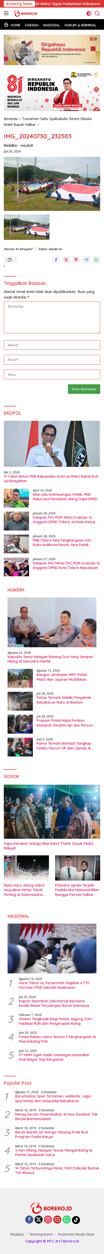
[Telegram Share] (86, 259)
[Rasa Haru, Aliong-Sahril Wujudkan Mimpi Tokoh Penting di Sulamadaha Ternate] (26, 868)
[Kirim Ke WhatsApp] (96, 259)
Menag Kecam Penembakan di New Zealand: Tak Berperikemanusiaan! (56, 1116)
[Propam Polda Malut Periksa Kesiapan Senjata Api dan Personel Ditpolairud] (20, 724)
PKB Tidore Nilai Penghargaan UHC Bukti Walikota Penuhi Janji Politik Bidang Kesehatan (62, 542)
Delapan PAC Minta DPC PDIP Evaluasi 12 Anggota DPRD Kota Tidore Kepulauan (66, 565)
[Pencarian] (97, 13)
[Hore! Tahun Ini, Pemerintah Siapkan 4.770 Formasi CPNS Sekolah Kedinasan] (52, 948)
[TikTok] (76, 1220)
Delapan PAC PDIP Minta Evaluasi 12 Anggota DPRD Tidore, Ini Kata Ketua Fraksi (64, 519)
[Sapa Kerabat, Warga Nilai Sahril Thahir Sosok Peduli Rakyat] (52, 812)
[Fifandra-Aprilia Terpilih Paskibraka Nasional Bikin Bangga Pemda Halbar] (77, 868)
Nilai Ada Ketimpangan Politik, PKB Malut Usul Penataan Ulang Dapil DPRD (65, 496)
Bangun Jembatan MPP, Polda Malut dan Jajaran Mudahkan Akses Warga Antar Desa (62, 676)
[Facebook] (29, 1219)
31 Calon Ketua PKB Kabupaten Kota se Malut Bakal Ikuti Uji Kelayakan (51, 478)
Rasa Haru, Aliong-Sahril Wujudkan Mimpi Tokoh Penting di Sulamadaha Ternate (24, 890)
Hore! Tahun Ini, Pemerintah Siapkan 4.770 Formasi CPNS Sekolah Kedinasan (54, 985)
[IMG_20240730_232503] (26, 227)
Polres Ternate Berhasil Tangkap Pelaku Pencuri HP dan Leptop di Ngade (64, 745)
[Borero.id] (25, 13)
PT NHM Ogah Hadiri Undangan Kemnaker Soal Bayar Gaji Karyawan (54, 1057)
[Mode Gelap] (89, 13)
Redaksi (10, 145)
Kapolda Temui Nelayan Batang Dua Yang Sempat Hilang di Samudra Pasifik (50, 659)
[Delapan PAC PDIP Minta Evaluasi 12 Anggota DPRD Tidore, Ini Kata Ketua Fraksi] (16, 521)
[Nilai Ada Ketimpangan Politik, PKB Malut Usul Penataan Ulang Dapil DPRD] (16, 498)
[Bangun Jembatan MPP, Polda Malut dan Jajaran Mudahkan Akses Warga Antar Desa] (20, 678)
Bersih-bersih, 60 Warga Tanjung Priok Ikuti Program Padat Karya (51, 1134)
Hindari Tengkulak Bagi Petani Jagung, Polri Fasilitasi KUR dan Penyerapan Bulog (55, 1021)
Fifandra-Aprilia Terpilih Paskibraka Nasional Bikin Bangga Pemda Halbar (77, 890)
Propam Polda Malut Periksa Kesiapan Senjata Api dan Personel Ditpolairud (66, 722)
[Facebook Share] (56, 259)
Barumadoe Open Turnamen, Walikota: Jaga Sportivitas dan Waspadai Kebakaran (53, 1098)
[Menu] (7, 13)
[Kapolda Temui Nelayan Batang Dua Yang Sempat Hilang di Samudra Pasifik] (52, 622)
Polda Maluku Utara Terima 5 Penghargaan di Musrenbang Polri (57, 1039)
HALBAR (27, 145)
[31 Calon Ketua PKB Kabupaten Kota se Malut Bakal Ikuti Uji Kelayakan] (52, 444)
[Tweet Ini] (66, 259)
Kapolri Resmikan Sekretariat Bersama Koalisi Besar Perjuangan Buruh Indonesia (54, 1003)
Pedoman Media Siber (76, 1234)
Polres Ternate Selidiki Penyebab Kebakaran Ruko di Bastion (64, 699)
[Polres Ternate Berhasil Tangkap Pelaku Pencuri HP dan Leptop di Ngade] (20, 747)
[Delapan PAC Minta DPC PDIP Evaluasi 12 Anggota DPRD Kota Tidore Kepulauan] (16, 566)
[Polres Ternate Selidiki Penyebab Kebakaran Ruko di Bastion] (20, 701)
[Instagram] (48, 1219)
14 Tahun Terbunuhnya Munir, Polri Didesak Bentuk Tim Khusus (57, 1170)
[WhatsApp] (67, 1219)
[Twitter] (39, 1219)
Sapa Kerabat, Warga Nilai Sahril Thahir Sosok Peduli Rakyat (48, 845)
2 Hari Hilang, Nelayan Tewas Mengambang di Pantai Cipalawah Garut (53, 1152)
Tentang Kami (41, 1234)
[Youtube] (57, 1219)
